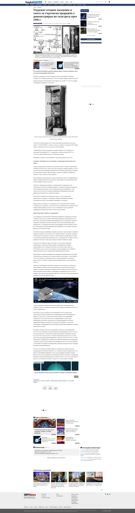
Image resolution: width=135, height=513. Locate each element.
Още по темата (38, 362)
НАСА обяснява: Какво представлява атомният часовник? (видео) (55, 372)
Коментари (39, 447)
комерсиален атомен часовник (59, 380)
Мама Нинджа (67, 507)
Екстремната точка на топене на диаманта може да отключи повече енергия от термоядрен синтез (71, 431)
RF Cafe (39, 52)
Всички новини (91, 39)
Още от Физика (41, 417)
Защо (74, 4)
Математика (39, 4)
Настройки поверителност (75, 502)
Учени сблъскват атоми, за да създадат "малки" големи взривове (47, 64)
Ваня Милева (38, 23)
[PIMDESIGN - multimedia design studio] (106, 511)
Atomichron (36, 380)
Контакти (44, 494)
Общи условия (74, 494)
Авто (66, 2)
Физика (32, 4)
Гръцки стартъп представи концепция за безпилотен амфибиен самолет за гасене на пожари (71, 422)
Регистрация (59, 496)
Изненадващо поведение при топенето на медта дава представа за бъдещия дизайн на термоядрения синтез (71, 441)
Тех (71, 2)
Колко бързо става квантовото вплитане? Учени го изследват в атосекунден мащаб (90, 454)
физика (35, 382)
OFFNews (26, 507)
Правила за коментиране (74, 496)
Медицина (61, 4)
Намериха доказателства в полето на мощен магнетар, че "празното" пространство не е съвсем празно (71, 65)
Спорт (62, 2)
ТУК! (57, 453)
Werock (61, 507)
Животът (50, 4)
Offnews (56, 2)
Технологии (69, 4)
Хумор (84, 4)
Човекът (56, 4)
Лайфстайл (41, 507)
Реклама (44, 496)
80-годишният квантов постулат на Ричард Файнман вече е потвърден (93, 16)
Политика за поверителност (75, 499)
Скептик (79, 4)
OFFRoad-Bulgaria (53, 507)
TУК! (50, 452)
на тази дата (71, 380)
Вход (57, 494)
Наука (50, 2)
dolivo (83, 449)
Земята (45, 4)
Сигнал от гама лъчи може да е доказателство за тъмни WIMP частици (93, 24)
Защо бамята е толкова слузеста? (94, 457)
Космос (27, 4)
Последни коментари (91, 448)
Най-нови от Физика (42, 60)
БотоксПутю (85, 459)
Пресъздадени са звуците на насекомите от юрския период (93, 30)
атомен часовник (45, 380)
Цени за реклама (46, 497)
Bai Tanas (84, 457)
